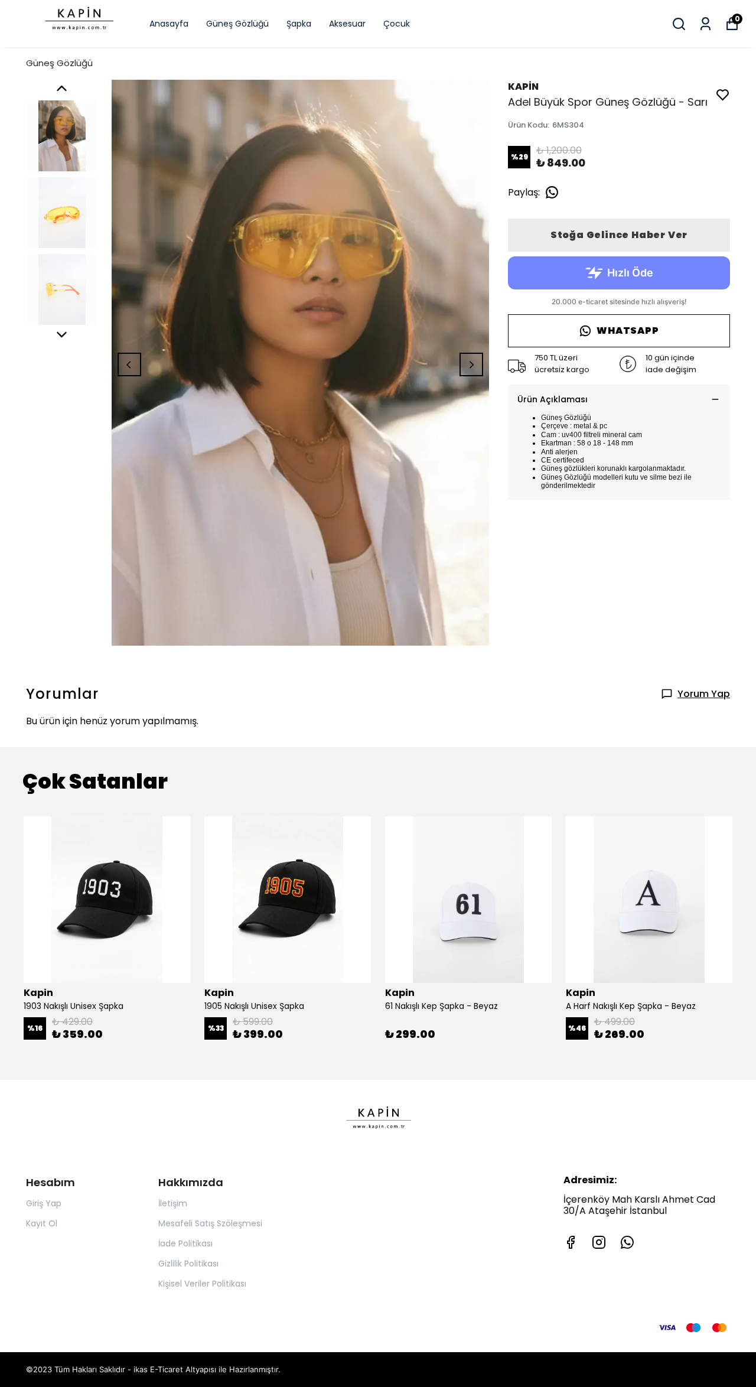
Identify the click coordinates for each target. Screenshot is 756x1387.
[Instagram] (599, 1242)
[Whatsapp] (627, 1242)
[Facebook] (570, 1242)
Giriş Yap (43, 1203)
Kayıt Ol (41, 1223)
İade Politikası (185, 1243)
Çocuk (396, 24)
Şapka (298, 24)
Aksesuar (347, 24)
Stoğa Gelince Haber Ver (618, 235)
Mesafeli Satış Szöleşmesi (210, 1223)
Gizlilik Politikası (188, 1263)
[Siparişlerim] (705, 24)
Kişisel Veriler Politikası (202, 1284)
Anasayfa (168, 24)
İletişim (172, 1203)
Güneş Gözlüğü (237, 24)
